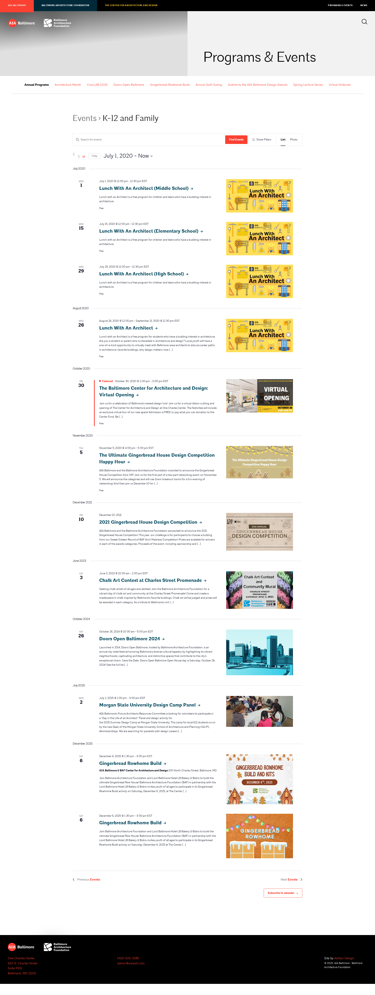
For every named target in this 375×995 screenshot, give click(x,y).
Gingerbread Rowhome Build (170, 85)
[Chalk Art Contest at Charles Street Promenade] (259, 590)
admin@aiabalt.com (131, 963)
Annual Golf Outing (209, 85)
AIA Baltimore (17, 5)
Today (94, 156)
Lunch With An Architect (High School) (142, 274)
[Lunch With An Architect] (259, 335)
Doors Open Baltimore (128, 85)
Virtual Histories (340, 85)
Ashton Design (344, 958)
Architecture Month (68, 85)
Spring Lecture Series (308, 85)
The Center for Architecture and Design (131, 5)
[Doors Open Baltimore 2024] (259, 652)
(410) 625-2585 (128, 958)
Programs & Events (340, 5)
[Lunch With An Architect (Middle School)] (259, 196)
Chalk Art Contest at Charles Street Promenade (151, 580)
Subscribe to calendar (281, 893)
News (363, 5)
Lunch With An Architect (126, 328)
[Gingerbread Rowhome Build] (259, 779)
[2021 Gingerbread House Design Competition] (259, 531)
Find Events (236, 139)
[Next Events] (82, 156)
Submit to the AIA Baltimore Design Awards (258, 85)
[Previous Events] (74, 154)
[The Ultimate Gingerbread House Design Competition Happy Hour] (259, 462)
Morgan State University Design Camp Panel (148, 705)
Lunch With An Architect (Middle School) (144, 188)
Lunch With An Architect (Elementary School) (149, 231)
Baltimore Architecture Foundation (65, 5)
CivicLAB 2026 (97, 85)
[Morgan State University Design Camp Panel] (259, 711)
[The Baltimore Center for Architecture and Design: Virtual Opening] (259, 396)
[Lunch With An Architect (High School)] (259, 281)
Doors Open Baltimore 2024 (130, 639)
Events (85, 118)
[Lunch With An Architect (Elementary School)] (259, 238)
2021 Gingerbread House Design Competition (148, 522)
